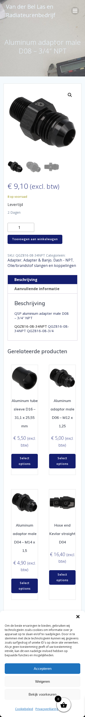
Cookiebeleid (24, 709)
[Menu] (75, 11)
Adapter (14, 260)
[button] (78, 616)
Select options (25, 461)
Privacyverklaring (46, 709)
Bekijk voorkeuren (42, 694)
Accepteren (42, 669)
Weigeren (42, 681)
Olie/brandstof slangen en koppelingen (42, 265)
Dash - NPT (63, 260)
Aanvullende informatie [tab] (37, 288)
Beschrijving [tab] (25, 279)
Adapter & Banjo (37, 260)
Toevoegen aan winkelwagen (35, 239)
